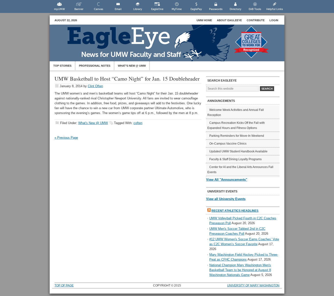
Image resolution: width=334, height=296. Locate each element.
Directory (235, 9)
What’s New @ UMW (132, 65)
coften (138, 123)
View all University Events (225, 199)
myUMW (59, 9)
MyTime (177, 9)
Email (118, 9)
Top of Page (64, 285)
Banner (78, 9)
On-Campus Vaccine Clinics (227, 143)
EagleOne (157, 9)
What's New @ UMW (93, 123)
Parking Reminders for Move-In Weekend (236, 135)
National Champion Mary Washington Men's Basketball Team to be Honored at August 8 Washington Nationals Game (240, 270)
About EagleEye (229, 20)
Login (273, 20)
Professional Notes (94, 65)
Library (137, 9)
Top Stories (62, 65)
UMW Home (204, 20)
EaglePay (196, 9)
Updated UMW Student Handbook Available (238, 151)
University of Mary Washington (253, 285)
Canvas (98, 9)
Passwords (216, 9)
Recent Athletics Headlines (235, 210)
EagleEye (172, 45)
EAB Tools (255, 9)
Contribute (256, 20)
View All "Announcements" (226, 179)
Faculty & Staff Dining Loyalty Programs (235, 159)
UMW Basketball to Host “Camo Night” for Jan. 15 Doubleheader (127, 78)
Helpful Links (274, 9)
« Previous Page (66, 137)
